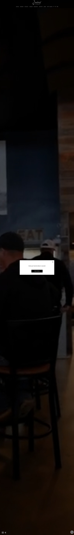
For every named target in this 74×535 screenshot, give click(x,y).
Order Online (37, 271)
